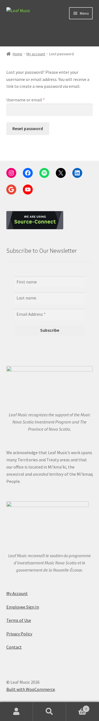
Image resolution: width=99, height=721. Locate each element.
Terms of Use (18, 620)
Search (49, 711)
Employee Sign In (22, 607)
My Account (17, 593)
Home (17, 53)
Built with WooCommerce (30, 689)
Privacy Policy (19, 633)
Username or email (33, 99)
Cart (76, 707)
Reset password (27, 128)
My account (35, 53)
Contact (14, 647)
